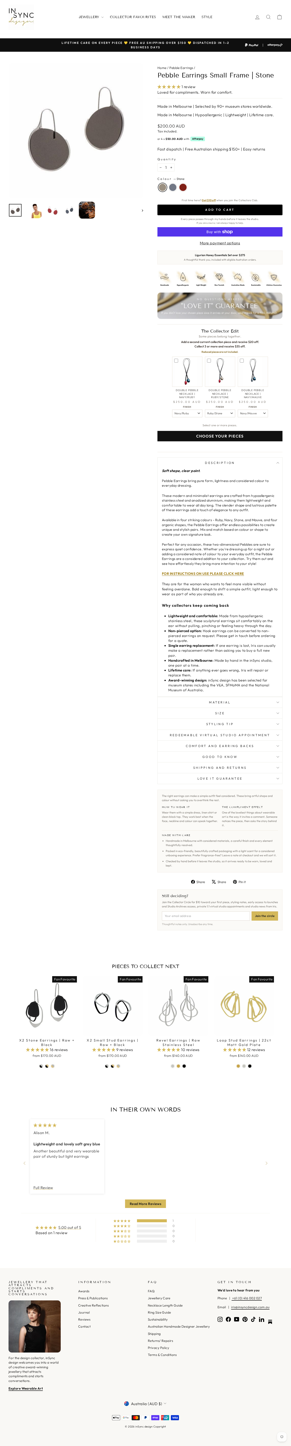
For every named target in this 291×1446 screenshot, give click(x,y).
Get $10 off (209, 200)
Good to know (220, 757)
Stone (162, 187)
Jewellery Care (159, 1298)
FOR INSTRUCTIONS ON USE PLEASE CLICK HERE (203, 573)
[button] (169, 86)
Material (220, 702)
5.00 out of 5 (69, 1227)
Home (162, 68)
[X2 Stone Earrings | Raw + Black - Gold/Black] (47, 1066)
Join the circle (265, 916)
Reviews (84, 1319)
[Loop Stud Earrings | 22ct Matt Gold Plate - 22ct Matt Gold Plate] (238, 1066)
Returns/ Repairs (160, 1341)
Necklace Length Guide (165, 1305)
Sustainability (158, 1319)
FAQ (151, 1291)
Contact (84, 1326)
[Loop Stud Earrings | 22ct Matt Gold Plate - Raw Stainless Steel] (244, 1066)
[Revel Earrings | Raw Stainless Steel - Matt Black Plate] (184, 1066)
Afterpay (197, 138)
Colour (170, 179)
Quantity (167, 159)
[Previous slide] (24, 1163)
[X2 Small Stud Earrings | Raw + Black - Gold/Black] (113, 1066)
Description (220, 463)
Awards (83, 1291)
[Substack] (270, 1322)
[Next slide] (266, 1163)
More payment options (220, 243)
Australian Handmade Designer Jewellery (179, 1326)
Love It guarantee (219, 778)
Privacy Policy (158, 1348)
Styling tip (220, 724)
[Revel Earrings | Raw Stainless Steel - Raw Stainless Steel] (173, 1066)
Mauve (173, 187)
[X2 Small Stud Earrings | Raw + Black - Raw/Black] (107, 1066)
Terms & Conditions (162, 1355)
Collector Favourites (133, 17)
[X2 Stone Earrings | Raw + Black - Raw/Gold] (53, 1066)
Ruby (183, 187)
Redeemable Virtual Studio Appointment (220, 735)
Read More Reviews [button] (145, 1204)
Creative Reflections (93, 1305)
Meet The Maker (178, 17)
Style (207, 17)
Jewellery (89, 17)
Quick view (47, 1031)
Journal (84, 1312)
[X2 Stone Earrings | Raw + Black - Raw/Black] (41, 1066)
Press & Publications (93, 1298)
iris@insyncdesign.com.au (250, 1307)
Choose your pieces (220, 436)
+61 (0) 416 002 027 (247, 1298)
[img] (44, 1125)
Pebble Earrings (181, 68)
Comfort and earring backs (220, 746)
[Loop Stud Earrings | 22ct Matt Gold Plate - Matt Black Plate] (250, 1066)
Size (220, 713)
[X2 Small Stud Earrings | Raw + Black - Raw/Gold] (118, 1066)
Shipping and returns (220, 768)
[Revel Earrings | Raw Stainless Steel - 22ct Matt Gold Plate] (178, 1066)
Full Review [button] (43, 1187)
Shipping (154, 1334)
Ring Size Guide (159, 1312)
